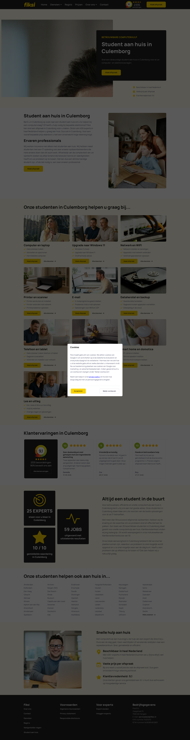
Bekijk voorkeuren (109, 391)
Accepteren (78, 391)
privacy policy (94, 377)
